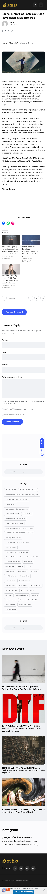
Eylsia (29, 566)
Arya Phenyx (28, 562)
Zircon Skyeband (11, 609)
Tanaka (22, 600)
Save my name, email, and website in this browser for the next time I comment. (24, 402)
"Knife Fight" (27, 514)
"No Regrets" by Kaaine (13, 538)
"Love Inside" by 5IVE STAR (14, 523)
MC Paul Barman (35, 586)
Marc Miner (23, 586)
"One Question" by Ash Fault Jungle (17, 542)
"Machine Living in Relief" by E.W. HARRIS (19, 528)
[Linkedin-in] (27, 868)
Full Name (6, 340)
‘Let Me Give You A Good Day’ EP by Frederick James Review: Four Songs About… (23, 811)
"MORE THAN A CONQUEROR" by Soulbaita (20, 533)
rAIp (22, 590)
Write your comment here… (13, 377)
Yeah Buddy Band (25, 605)
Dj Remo (20, 566)
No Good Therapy (11, 590)
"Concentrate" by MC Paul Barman (17, 499)
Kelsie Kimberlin (24, 581)
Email (4, 352)
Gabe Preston (10, 571)
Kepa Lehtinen (10, 586)
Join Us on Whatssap (23, 891)
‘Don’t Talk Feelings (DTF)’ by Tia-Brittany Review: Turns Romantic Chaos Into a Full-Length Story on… (21, 728)
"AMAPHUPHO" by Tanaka (28, 490)
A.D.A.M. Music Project (13, 562)
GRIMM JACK (22, 571)
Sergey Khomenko (22, 595)
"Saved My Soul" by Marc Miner (30, 557)
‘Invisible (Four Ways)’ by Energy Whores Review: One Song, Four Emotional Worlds (21, 688)
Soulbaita (35, 595)
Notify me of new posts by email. (15, 415)
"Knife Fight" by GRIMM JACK (15, 519)
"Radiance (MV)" (11, 547)
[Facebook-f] (15, 868)
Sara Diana (9, 595)
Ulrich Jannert (10, 605)
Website (5, 365)
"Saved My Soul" (11, 557)
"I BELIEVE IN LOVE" (12, 514)
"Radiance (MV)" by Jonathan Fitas (17, 552)
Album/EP (13, 43)
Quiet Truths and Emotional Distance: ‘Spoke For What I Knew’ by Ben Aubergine (30, 251)
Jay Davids (34, 571)
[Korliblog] (10, 4)
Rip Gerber (30, 590)
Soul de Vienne (11, 600)
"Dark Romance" (11, 504)
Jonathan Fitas (24, 576)
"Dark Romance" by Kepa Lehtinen (17, 509)
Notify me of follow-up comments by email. (18, 409)
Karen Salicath (10, 581)
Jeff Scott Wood (11, 576)
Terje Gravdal (32, 600)
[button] (23, 890)
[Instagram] (33, 868)
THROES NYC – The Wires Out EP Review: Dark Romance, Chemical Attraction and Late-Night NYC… (23, 770)
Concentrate (10, 566)
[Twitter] (21, 868)
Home (4, 43)
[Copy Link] (12, 31)
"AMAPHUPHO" (11, 490)
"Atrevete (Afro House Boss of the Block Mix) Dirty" (22, 495)
